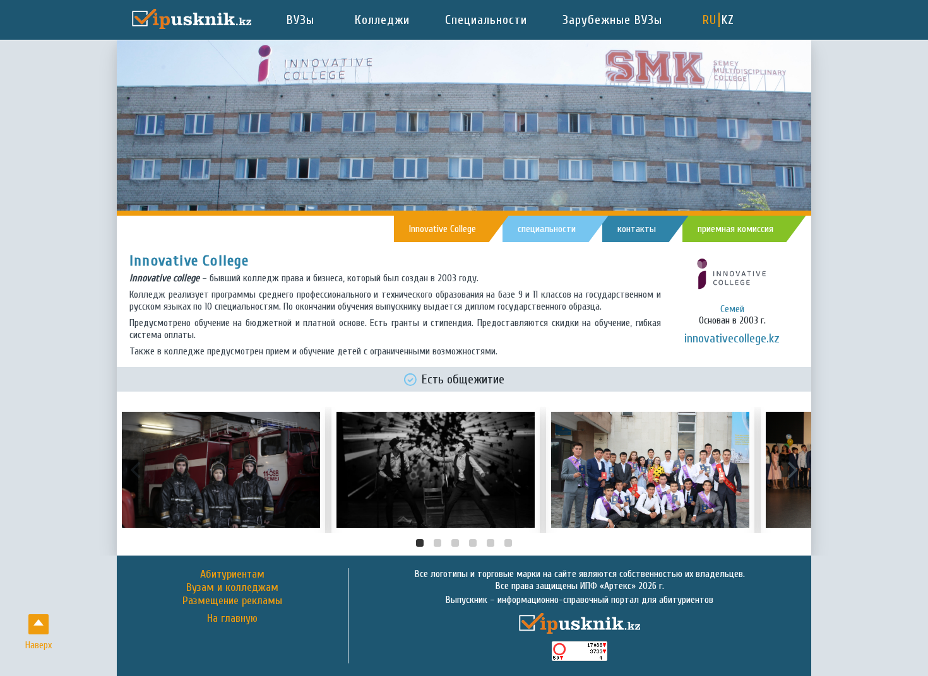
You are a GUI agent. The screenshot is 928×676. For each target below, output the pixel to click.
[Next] (791, 470)
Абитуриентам (232, 574)
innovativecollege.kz (732, 338)
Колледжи (382, 20)
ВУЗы (300, 20)
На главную (232, 618)
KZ (728, 20)
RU (710, 20)
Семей (732, 309)
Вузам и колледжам (232, 587)
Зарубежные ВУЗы (612, 20)
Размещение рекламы (232, 600)
